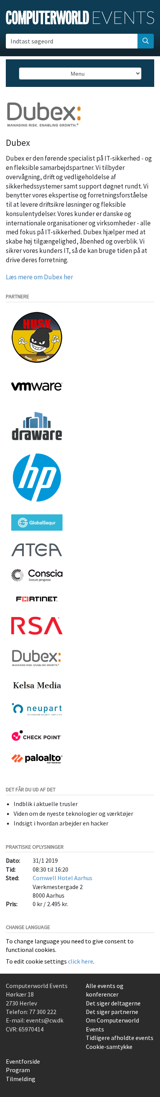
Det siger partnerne (112, 1012)
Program (18, 1070)
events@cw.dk (44, 1020)
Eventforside (23, 1061)
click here (80, 961)
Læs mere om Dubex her (39, 277)
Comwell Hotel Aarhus (62, 878)
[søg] (145, 41)
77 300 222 (42, 1012)
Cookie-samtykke (109, 1046)
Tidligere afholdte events (119, 1038)
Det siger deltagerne (113, 1003)
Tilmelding (20, 1079)
